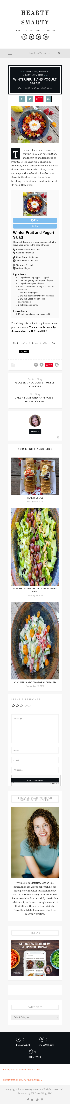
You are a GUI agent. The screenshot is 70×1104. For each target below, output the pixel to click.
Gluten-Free (30, 71)
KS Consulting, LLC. (41, 1093)
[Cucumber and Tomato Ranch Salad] (35, 640)
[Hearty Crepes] (35, 476)
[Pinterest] (38, 37)
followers (23, 1044)
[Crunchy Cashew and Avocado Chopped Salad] (35, 547)
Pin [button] (36, 226)
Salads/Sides (29, 74)
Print (36, 220)
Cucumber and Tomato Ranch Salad (35, 682)
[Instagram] (46, 37)
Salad (35, 343)
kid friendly (20, 343)
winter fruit (50, 343)
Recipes (42, 71)
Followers (35, 1056)
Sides (40, 74)
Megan (37, 88)
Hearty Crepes (35, 498)
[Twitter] (31, 37)
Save (40, 97)
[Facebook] (24, 37)
